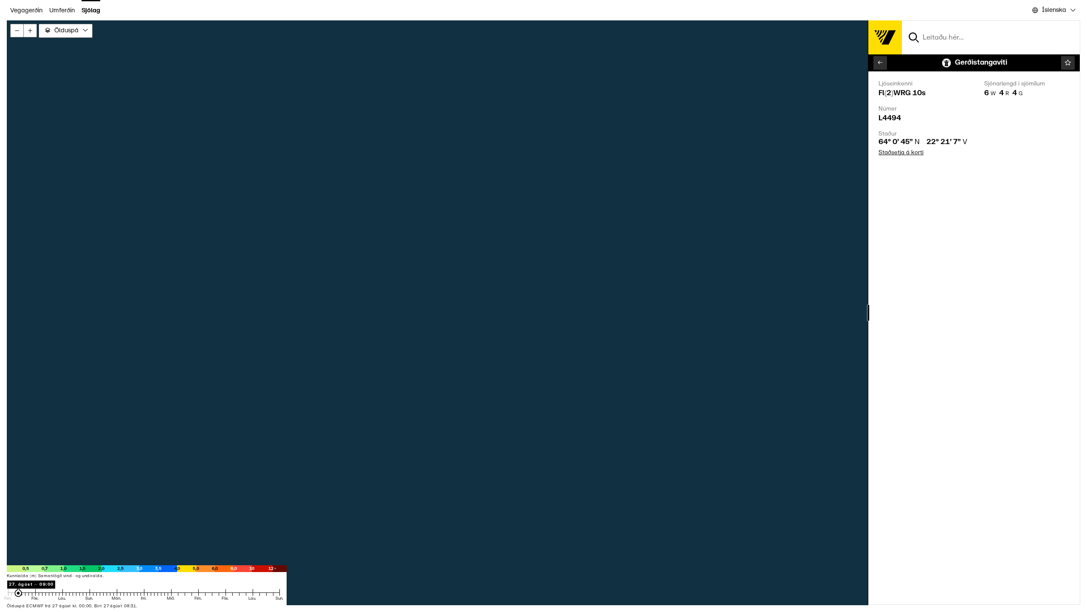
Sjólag (91, 10)
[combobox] (1053, 10)
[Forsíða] (885, 37)
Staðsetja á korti (901, 152)
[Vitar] (880, 63)
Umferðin (62, 10)
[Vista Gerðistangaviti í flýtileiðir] (1068, 63)
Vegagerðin (26, 10)
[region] (543, 312)
